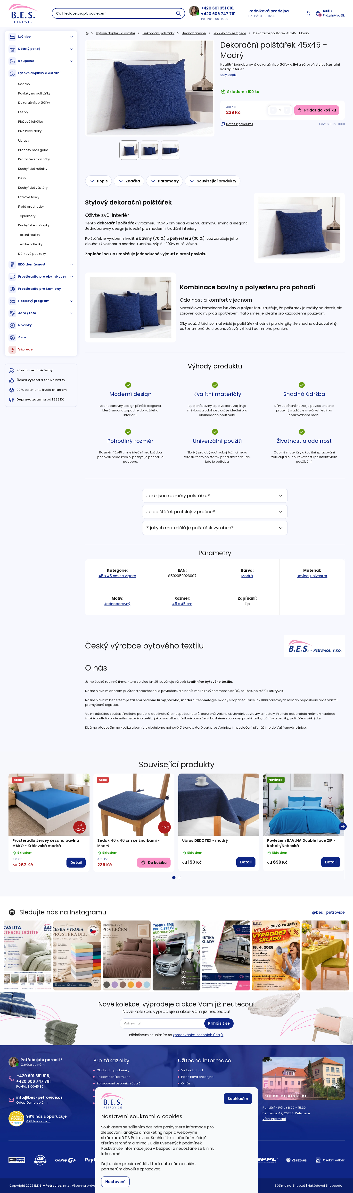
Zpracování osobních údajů (118, 1083)
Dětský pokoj (29, 48)
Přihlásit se (219, 1023)
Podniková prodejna (268, 11)
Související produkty (216, 181)
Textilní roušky (29, 234)
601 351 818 (222, 8)
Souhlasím (238, 1098)
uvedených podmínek (181, 1143)
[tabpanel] (49, 823)
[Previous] (10, 826)
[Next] (343, 826)
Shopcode (334, 1185)
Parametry (168, 181)
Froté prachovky (31, 206)
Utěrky (23, 112)
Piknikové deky (29, 131)
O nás (185, 1083)
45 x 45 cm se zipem (117, 575)
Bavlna (303, 575)
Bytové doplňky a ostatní (39, 73)
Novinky (25, 325)
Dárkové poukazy (32, 253)
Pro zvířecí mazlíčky (34, 159)
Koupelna (26, 61)
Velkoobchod (192, 1070)
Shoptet (299, 1185)
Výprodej (25, 349)
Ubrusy (23, 140)
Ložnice (24, 36)
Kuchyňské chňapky (33, 225)
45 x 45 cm (182, 603)
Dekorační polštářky (34, 102)
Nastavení (115, 1181)
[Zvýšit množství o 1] (287, 110)
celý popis (228, 74)
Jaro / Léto (27, 313)
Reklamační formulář (113, 1077)
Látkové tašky (28, 197)
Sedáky (24, 84)
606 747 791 (224, 14)
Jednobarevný (117, 603)
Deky (22, 178)
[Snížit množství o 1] (273, 110)
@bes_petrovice (328, 912)
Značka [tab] (133, 181)
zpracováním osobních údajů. (198, 1034)
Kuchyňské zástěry (33, 187)
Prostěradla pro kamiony (39, 288)
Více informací (274, 1119)
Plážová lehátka (30, 121)
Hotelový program (33, 300)
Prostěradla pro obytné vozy (42, 276)
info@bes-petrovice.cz (39, 1097)
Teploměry (26, 216)
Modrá (247, 575)
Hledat (178, 13)
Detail (76, 862)
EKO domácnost (31, 264)
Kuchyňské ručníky (32, 168)
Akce (22, 337)
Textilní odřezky (30, 244)
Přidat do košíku (320, 110)
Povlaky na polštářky (34, 93)
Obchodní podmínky (113, 1070)
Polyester (318, 575)
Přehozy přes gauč (33, 150)
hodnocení (38, 1121)
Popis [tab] (102, 181)
